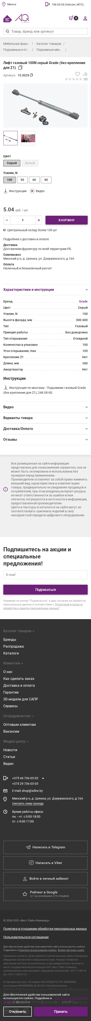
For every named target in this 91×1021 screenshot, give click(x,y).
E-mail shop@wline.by (27, 790)
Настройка (23, 1001)
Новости (10, 750)
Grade (83, 301)
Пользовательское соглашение (26, 937)
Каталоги (11, 653)
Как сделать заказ (18, 679)
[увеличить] (38, 220)
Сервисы (10, 706)
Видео (8, 407)
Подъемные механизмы (49, 49)
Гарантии (11, 692)
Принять (61, 1012)
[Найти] (7, 31)
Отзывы (10, 439)
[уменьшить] (7, 220)
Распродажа (13, 646)
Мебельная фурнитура (16, 43)
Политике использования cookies (38, 950)
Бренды (9, 639)
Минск (11, 4)
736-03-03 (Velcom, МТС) (68, 4)
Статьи (9, 757)
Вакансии (11, 731)
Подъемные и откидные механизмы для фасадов (16, 49)
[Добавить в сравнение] (84, 74)
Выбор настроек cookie (71, 950)
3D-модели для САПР (20, 699)
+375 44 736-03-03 (25, 778)
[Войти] (85, 18)
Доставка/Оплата (18, 429)
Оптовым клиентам (19, 724)
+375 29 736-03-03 (25, 783)
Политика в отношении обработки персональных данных (45, 928)
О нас (7, 672)
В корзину (67, 220)
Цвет (7, 156)
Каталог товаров (48, 43)
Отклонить (17, 1012)
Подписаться (45, 590)
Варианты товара (18, 418)
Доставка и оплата (19, 685)
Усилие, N (10, 173)
